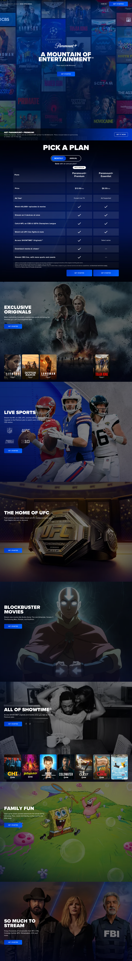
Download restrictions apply (99, 265)
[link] (118, 4)
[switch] (66, 158)
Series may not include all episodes (31, 267)
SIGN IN (104, 4)
